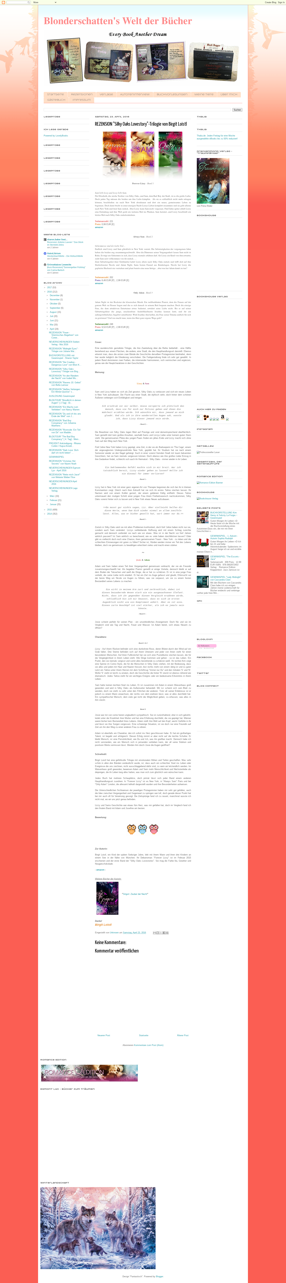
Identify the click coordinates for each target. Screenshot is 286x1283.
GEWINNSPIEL (56, 457)
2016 (49, 291)
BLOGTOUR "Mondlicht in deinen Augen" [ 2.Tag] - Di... (65, 401)
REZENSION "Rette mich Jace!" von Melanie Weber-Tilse (64, 475)
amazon (99, 227)
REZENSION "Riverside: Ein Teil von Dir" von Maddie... (64, 431)
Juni (52, 320)
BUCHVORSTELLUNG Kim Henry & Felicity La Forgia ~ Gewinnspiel (223, 515)
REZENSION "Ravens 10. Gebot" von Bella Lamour (65, 383)
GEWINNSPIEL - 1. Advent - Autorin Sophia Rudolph (224, 537)
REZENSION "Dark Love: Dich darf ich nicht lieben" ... (63, 451)
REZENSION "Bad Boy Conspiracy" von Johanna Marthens (62, 423)
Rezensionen (82, 94)
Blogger (159, 1276)
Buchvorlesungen (172, 94)
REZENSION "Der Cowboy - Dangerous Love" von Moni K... (65, 363)
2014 (49, 514)
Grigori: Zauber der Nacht (135, 893)
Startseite (55, 94)
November (55, 299)
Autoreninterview (135, 94)
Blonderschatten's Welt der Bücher (118, 20)
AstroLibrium (54, 253)
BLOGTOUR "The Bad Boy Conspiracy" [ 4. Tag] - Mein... (64, 437)
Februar (54, 500)
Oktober (54, 303)
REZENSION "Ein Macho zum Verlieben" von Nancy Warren (64, 408)
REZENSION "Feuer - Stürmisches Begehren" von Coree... (63, 335)
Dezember (55, 295)
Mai (52, 324)
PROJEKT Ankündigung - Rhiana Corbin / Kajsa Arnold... (65, 444)
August (53, 312)
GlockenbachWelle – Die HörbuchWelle (65, 256)
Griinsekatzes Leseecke (59, 264)
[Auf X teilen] (161, 932)
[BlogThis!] (157, 932)
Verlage (106, 94)
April (52, 329)
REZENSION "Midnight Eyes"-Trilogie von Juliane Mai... (63, 349)
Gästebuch (56, 100)
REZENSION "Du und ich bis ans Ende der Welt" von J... (65, 415)
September (55, 308)
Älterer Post (183, 1035)
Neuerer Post (103, 1035)
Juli (52, 316)
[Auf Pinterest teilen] (167, 932)
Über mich (229, 94)
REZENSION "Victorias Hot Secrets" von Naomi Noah (62, 462)
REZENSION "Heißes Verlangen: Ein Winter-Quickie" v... (65, 390)
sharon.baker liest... (57, 239)
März (52, 496)
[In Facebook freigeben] (164, 932)
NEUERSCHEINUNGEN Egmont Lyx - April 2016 (64, 469)
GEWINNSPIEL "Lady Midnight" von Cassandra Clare (225, 578)
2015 (49, 509)
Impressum (81, 100)
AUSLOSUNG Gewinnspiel (62, 396)
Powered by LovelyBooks (56, 135)
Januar (53, 504)
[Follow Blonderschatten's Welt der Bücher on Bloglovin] (206, 648)
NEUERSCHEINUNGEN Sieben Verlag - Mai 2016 (64, 343)
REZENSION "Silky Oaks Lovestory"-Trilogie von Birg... (64, 370)
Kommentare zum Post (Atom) (148, 1045)
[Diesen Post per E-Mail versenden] (154, 932)
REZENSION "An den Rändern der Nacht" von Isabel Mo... (63, 377)
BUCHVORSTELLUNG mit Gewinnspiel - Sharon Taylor (63, 356)
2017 (49, 287)
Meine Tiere (204, 94)
